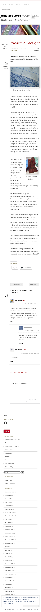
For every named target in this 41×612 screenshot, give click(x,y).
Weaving (6, 70)
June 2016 (8, 584)
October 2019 (9, 495)
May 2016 (8, 587)
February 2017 (9, 563)
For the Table (9, 449)
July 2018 (8, 519)
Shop (11, 5)
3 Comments (36, 49)
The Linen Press (9, 463)
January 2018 (9, 533)
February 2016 (9, 594)
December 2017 (9, 536)
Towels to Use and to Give (12, 439)
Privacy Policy (9, 467)
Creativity (5, 66)
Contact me (6, 9)
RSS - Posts (8, 480)
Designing (13, 50)
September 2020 (9, 492)
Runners (7, 443)
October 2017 (9, 543)
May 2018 (8, 522)
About (18, 5)
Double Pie (18, 349)
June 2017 (8, 553)
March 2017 (8, 560)
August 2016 (8, 581)
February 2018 (9, 529)
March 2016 (8, 591)
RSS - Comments (10, 483)
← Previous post (17, 284)
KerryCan (18, 300)
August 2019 (8, 499)
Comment (32, 400)
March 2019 (8, 509)
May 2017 (8, 557)
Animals (7, 456)
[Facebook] (5, 423)
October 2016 (9, 577)
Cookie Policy (11, 603)
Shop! (5, 415)
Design (6, 68)
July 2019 (8, 502)
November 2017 (9, 540)
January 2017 (9, 567)
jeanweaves (11, 15)
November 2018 (9, 512)
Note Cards (8, 453)
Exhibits (26, 5)
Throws (7, 460)
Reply (12, 321)
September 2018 (9, 516)
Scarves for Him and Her (12, 446)
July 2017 (8, 550)
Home (4, 5)
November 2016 (9, 574)
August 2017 (8, 546)
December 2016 (9, 570)
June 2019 (8, 505)
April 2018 (8, 526)
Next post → (34, 284)
